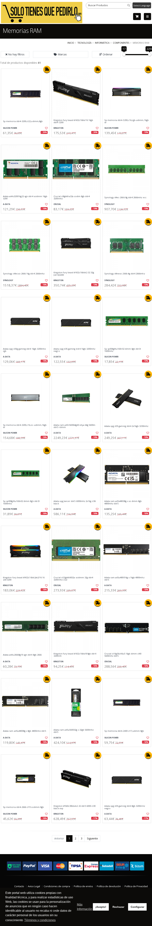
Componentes (121, 42)
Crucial (57, 204)
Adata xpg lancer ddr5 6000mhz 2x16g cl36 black (75, 502)
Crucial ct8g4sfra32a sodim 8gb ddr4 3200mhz (72, 197)
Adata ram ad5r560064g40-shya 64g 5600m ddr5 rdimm (74, 426)
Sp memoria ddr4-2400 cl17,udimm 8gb (124, 731)
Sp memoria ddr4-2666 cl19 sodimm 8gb (23, 807)
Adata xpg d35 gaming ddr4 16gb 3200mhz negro (74, 350)
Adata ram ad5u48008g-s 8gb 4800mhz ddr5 (24, 731)
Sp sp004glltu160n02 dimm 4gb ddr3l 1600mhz (122, 350)
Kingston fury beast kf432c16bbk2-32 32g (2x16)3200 (74, 273)
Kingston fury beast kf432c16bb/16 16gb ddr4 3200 (73, 121)
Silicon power (10, 128)
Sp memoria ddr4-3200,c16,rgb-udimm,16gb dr (126, 121)
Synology (109, 204)
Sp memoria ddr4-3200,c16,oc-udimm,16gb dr (25, 426)
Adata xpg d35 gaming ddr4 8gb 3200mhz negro (124, 807)
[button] (60, 54)
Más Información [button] (84, 907)
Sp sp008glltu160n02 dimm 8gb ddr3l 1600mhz (21, 502)
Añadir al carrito (26, 140)
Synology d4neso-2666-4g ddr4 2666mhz (124, 274)
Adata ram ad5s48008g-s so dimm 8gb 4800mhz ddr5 (123, 502)
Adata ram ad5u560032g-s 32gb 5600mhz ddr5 (74, 731)
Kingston (58, 128)
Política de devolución (109, 886)
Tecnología (84, 42)
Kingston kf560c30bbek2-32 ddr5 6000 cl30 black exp (74, 807)
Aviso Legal (34, 886)
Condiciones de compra (57, 886)
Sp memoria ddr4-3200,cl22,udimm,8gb (23, 121)
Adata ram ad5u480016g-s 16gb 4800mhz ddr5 (124, 578)
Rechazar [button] (118, 906)
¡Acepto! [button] (100, 906)
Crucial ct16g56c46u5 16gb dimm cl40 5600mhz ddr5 (122, 655)
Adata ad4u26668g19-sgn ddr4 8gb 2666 (22, 655)
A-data (6, 204)
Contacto (19, 886)
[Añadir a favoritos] (46, 128)
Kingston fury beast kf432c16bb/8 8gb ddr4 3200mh (75, 655)
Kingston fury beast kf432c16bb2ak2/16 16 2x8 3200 (23, 578)
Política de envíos (83, 886)
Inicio (70, 42)
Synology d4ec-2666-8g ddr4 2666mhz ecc (125, 197)
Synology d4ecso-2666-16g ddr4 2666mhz (23, 274)
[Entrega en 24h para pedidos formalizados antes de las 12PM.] (47, 69)
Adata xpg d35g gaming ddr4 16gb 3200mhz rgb (24, 350)
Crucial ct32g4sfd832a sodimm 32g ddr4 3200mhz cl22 (73, 578)
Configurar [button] (137, 906)
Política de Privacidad (136, 886)
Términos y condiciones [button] (40, 920)
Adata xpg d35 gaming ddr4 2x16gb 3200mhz (126, 426)
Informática (102, 42)
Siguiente (92, 838)
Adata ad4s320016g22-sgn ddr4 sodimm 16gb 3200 (25, 197)
